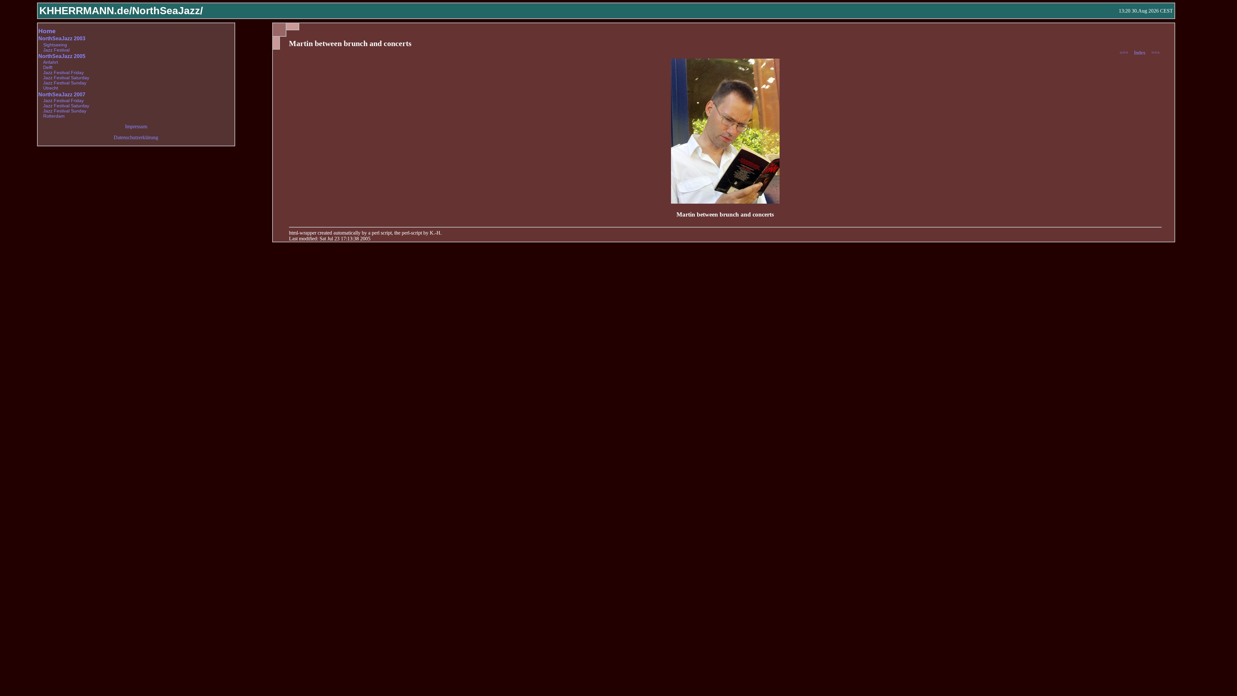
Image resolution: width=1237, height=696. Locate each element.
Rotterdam (54, 116)
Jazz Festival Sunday (64, 82)
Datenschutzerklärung (136, 137)
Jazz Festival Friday (63, 72)
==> (1155, 52)
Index (1140, 52)
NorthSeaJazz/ (167, 10)
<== (1124, 52)
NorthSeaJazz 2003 (61, 38)
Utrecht (50, 88)
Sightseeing (55, 44)
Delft (48, 67)
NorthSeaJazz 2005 (61, 56)
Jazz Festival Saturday (66, 77)
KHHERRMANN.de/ (85, 10)
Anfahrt (50, 62)
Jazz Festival (56, 50)
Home (47, 31)
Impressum (136, 126)
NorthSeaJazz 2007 (61, 94)
